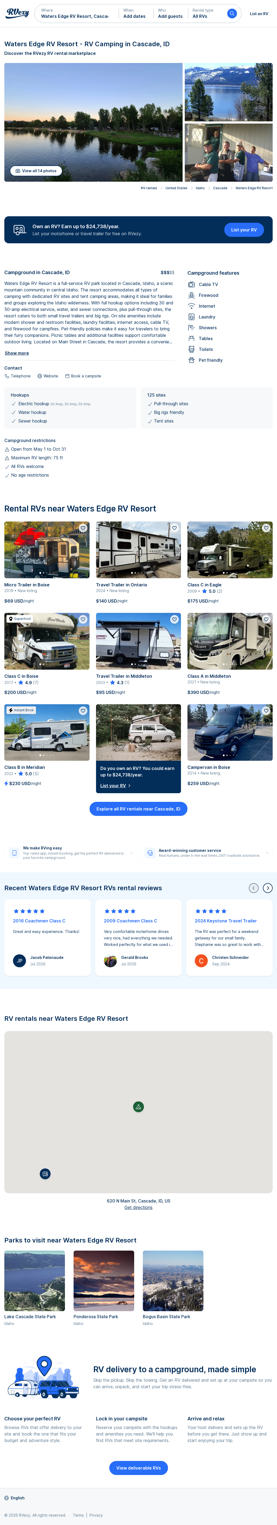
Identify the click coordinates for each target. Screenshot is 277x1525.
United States (176, 188)
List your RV (244, 229)
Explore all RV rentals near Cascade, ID (138, 809)
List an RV (259, 13)
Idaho (200, 188)
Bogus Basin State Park (166, 1316)
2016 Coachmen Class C (39, 920)
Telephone (21, 376)
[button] (77, 13)
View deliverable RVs (138, 1468)
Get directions (138, 1207)
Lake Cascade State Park (30, 1316)
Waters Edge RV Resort (254, 188)
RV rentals (149, 188)
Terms (78, 1515)
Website (51, 376)
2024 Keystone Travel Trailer (226, 920)
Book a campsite (86, 376)
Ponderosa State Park (96, 1316)
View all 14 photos (39, 170)
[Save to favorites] (83, 528)
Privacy (96, 1515)
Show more (17, 353)
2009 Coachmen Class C (130, 920)
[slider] (208, 591)
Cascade (220, 188)
